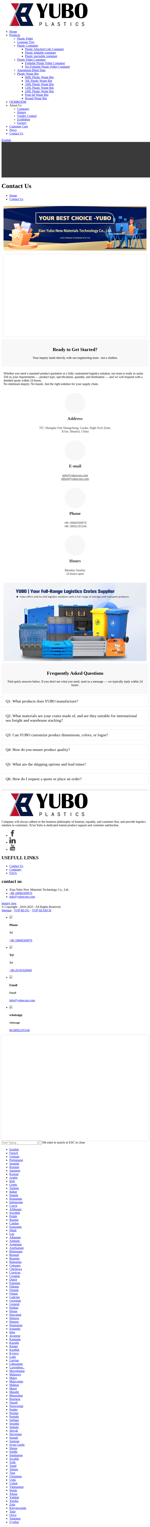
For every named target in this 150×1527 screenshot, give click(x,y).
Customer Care (18, 126)
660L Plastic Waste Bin (39, 77)
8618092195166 (19, 1030)
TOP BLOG (21, 910)
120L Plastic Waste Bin (39, 87)
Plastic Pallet (25, 38)
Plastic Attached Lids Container (44, 49)
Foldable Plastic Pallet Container (45, 63)
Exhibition (23, 119)
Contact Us (16, 133)
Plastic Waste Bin (28, 73)
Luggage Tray (26, 42)
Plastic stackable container (41, 56)
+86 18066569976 (20, 893)
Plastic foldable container (40, 52)
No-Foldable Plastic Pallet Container (47, 66)
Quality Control (27, 116)
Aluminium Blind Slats (31, 70)
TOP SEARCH (41, 910)
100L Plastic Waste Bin (39, 84)
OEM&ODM (17, 101)
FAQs (13, 873)
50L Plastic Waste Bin (38, 80)
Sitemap (7, 910)
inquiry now (9, 903)
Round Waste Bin (36, 98)
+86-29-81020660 (20, 970)
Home (13, 31)
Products (14, 35)
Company (23, 109)
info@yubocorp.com (75, 475)
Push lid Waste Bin (36, 94)
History (21, 112)
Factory (22, 123)
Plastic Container (27, 45)
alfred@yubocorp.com (75, 478)
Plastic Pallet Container (31, 59)
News (13, 130)
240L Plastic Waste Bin (39, 91)
